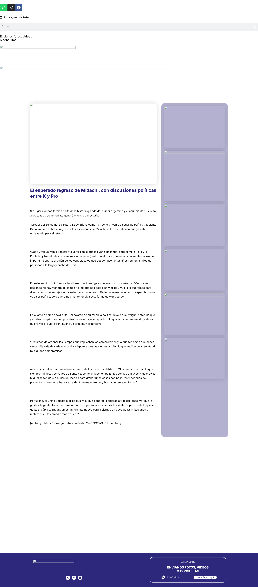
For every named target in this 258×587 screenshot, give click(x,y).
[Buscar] (255, 27)
